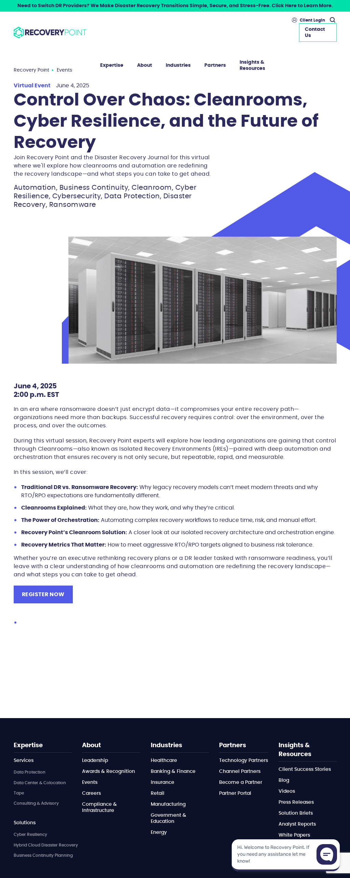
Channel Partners (239, 771)
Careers (91, 793)
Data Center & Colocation (40, 783)
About (144, 65)
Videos (287, 791)
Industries (178, 65)
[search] (331, 20)
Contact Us (315, 32)
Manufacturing (168, 804)
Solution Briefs (296, 813)
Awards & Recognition (108, 771)
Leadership (95, 760)
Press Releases (296, 802)
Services (23, 760)
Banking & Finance (173, 771)
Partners (215, 65)
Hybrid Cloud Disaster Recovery (46, 845)
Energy (159, 832)
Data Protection (29, 772)
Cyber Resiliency (30, 834)
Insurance (162, 782)
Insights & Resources (252, 65)
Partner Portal (235, 793)
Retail (157, 793)
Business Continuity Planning (43, 855)
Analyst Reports (297, 824)
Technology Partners (243, 760)
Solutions (25, 822)
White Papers (294, 835)
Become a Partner (240, 782)
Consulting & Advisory (36, 803)
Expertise (111, 65)
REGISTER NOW (43, 594)
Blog (284, 780)
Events (89, 782)
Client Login (312, 20)
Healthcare (164, 760)
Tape (19, 793)
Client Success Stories (305, 769)
